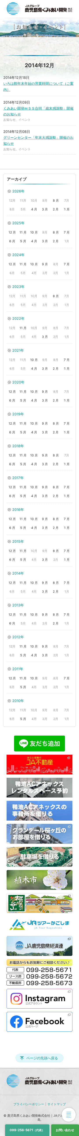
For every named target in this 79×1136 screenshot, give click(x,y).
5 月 (23, 241)
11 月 (23, 232)
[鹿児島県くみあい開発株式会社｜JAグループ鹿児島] (39, 8)
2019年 (18, 414)
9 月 (45, 264)
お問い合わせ (65, 1130)
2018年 (18, 446)
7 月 (67, 232)
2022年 (18, 318)
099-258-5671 (27, 1130)
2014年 (18, 573)
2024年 (18, 255)
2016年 (18, 509)
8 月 (56, 200)
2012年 (18, 637)
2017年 (18, 478)
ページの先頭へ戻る (42, 1058)
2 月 (56, 209)
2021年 (18, 350)
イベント (24, 119)
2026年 (18, 191)
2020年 (18, 382)
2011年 (17, 669)
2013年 (18, 605)
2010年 (18, 700)
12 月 (12, 232)
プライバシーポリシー (28, 1104)
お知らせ (9, 119)
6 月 (12, 241)
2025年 (18, 223)
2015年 (18, 541)
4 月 (34, 209)
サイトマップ (56, 1104)
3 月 (45, 209)
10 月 (34, 232)
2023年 (18, 286)
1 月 (67, 209)
